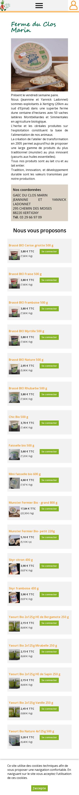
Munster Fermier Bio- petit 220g (32, 531)
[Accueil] (5, 5)
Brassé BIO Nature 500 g (26, 360)
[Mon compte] (73, 5)
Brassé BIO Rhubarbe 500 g (28, 388)
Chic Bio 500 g (18, 417)
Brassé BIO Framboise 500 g (28, 302)
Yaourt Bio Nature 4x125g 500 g (31, 731)
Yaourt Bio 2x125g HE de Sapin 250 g (34, 674)
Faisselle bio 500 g (21, 445)
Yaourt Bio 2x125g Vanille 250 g (31, 703)
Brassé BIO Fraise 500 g (25, 274)
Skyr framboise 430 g (24, 588)
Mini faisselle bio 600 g (25, 474)
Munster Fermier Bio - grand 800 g (33, 503)
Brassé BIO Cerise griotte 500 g (31, 245)
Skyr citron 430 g (21, 560)
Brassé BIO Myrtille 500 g (26, 331)
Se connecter (49, 251)
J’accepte (39, 788)
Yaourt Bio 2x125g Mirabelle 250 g (33, 645)
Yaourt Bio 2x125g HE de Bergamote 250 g (39, 617)
